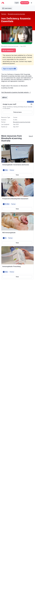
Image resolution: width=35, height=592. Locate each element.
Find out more (17, 112)
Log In (17, 2)
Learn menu (7, 8)
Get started (24, 2)
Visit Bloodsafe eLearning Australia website (15, 92)
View (17, 175)
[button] (31, 2)
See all (31, 136)
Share (5, 97)
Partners (3, 14)
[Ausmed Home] (2, 3)
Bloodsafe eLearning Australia (16, 14)
